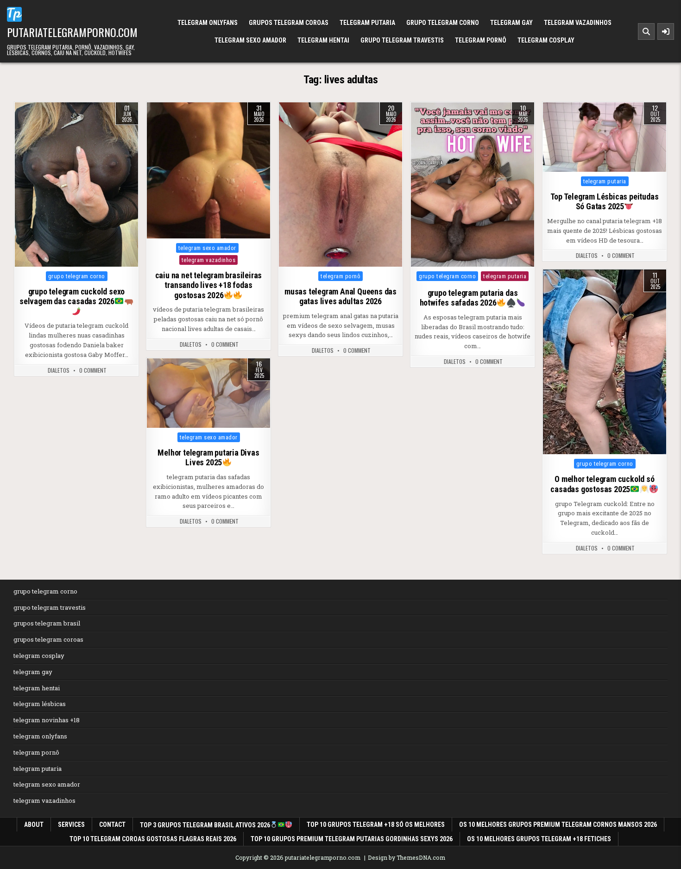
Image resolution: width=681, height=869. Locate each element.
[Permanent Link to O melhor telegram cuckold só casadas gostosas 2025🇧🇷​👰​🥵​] (604, 361)
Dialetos (58, 370)
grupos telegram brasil (46, 623)
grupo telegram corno (442, 22)
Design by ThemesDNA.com (406, 857)
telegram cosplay (545, 40)
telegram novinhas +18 (46, 720)
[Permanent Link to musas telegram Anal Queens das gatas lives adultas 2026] (340, 184)
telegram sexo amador (250, 40)
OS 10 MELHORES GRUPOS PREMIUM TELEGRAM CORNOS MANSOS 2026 (558, 824)
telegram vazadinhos (578, 22)
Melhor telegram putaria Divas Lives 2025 (208, 458)
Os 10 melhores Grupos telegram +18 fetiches (539, 839)
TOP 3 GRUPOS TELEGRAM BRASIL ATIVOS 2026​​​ (205, 825)
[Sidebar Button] (665, 31)
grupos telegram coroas (288, 22)
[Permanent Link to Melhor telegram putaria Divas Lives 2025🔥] (208, 393)
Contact (112, 824)
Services (71, 824)
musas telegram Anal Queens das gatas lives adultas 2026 (340, 296)
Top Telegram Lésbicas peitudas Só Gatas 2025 (604, 202)
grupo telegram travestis (402, 40)
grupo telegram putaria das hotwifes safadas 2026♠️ (469, 298)
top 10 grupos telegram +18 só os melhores (376, 824)
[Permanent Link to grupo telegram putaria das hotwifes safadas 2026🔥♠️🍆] (472, 184)
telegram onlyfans (207, 22)
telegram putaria (367, 22)
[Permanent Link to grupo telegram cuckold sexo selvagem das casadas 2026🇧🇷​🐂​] (76, 184)
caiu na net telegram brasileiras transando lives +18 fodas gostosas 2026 (208, 285)
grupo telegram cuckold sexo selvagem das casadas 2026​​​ (72, 296)
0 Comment (93, 370)
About (34, 824)
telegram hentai (323, 40)
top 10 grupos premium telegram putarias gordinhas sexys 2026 (352, 839)
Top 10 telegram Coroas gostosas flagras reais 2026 (152, 839)
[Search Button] (646, 31)
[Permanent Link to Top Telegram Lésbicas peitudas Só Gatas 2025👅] (604, 137)
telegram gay (511, 22)
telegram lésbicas (39, 704)
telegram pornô (480, 40)
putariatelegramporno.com (72, 32)
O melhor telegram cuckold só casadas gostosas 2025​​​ (602, 484)
